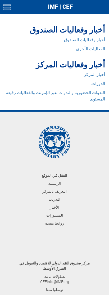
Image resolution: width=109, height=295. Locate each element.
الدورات (98, 83)
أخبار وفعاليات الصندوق (84, 39)
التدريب (54, 199)
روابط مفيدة (54, 223)
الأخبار (54, 207)
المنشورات (54, 215)
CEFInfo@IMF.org (54, 281)
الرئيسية (54, 183)
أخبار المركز (94, 74)
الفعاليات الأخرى (90, 48)
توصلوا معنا (54, 289)
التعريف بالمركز (54, 191)
